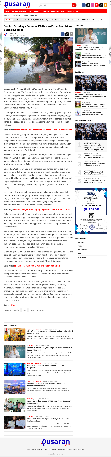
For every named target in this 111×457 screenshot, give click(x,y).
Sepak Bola (82, 257)
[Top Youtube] (97, 5)
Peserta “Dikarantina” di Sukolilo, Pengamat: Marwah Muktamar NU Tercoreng (94, 173)
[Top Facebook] (84, 5)
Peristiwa (36, 11)
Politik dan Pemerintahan (21, 11)
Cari (74, 5)
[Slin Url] (67, 34)
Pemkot (16, 310)
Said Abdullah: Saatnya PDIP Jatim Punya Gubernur (94, 181)
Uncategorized (79, 449)
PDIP (79, 253)
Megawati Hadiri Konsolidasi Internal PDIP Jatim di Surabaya (65, 20)
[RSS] (105, 5)
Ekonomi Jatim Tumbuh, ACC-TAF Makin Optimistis (23, 20)
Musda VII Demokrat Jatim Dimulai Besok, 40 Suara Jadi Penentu (43, 129)
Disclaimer (16, 15)
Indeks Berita (72, 11)
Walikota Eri (82, 250)
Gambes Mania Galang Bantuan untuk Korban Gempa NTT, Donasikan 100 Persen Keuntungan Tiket (90, 96)
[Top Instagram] (92, 5)
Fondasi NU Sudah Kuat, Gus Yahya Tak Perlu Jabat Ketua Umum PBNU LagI (89, 48)
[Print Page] (71, 34)
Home (7, 11)
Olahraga (61, 449)
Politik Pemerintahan (34, 329)
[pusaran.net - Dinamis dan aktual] (17, 5)
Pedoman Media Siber (30, 15)
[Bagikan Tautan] (62, 34)
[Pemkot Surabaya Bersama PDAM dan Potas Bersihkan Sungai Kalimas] (38, 60)
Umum (63, 11)
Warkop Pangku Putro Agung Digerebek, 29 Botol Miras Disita (42, 209)
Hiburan (46, 11)
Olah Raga (55, 11)
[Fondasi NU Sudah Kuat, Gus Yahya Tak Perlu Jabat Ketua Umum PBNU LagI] (91, 36)
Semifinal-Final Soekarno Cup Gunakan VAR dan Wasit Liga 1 (93, 113)
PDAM (24, 310)
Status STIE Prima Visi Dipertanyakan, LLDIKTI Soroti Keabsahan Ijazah (93, 65)
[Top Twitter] (88, 5)
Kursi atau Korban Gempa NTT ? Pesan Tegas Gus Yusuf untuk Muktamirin (94, 56)
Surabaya (8, 310)
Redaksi (7, 15)
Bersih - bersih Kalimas (37, 310)
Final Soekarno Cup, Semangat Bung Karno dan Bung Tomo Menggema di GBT (93, 105)
